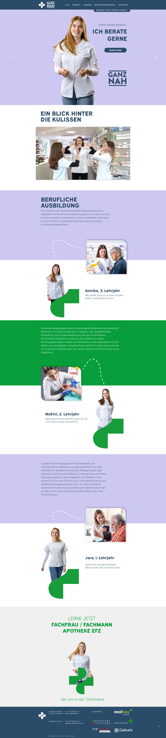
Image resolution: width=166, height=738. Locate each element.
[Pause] (38, 177)
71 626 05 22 (74, 711)
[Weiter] (155, 57)
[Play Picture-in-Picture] (124, 177)
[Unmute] (41, 177)
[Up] (159, 726)
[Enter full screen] (127, 177)
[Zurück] (11, 57)
